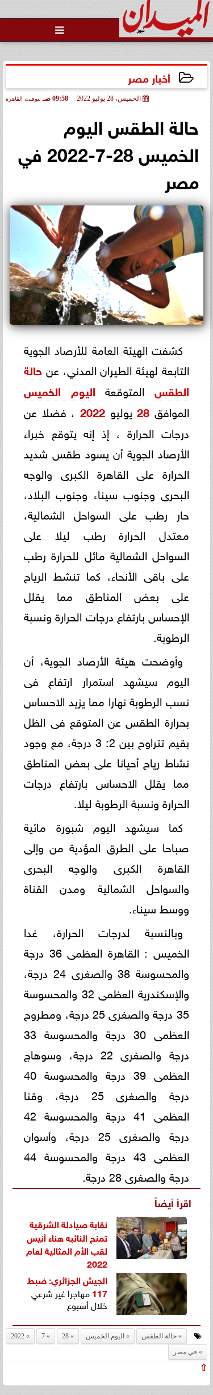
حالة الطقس (159, 1336)
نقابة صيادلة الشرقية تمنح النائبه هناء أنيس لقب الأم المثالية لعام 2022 (66, 1243)
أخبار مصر (149, 77)
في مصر (185, 1352)
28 (143, 411)
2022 (92, 411)
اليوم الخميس (59, 390)
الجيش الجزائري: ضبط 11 (67, 1286)
